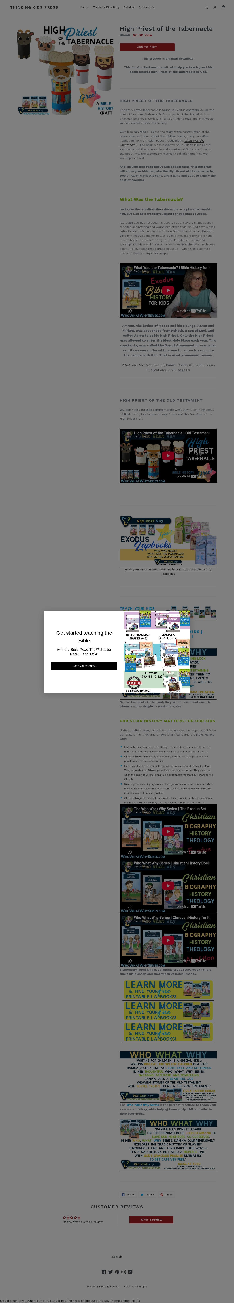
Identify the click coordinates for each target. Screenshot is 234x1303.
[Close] (184, 616)
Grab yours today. (84, 665)
